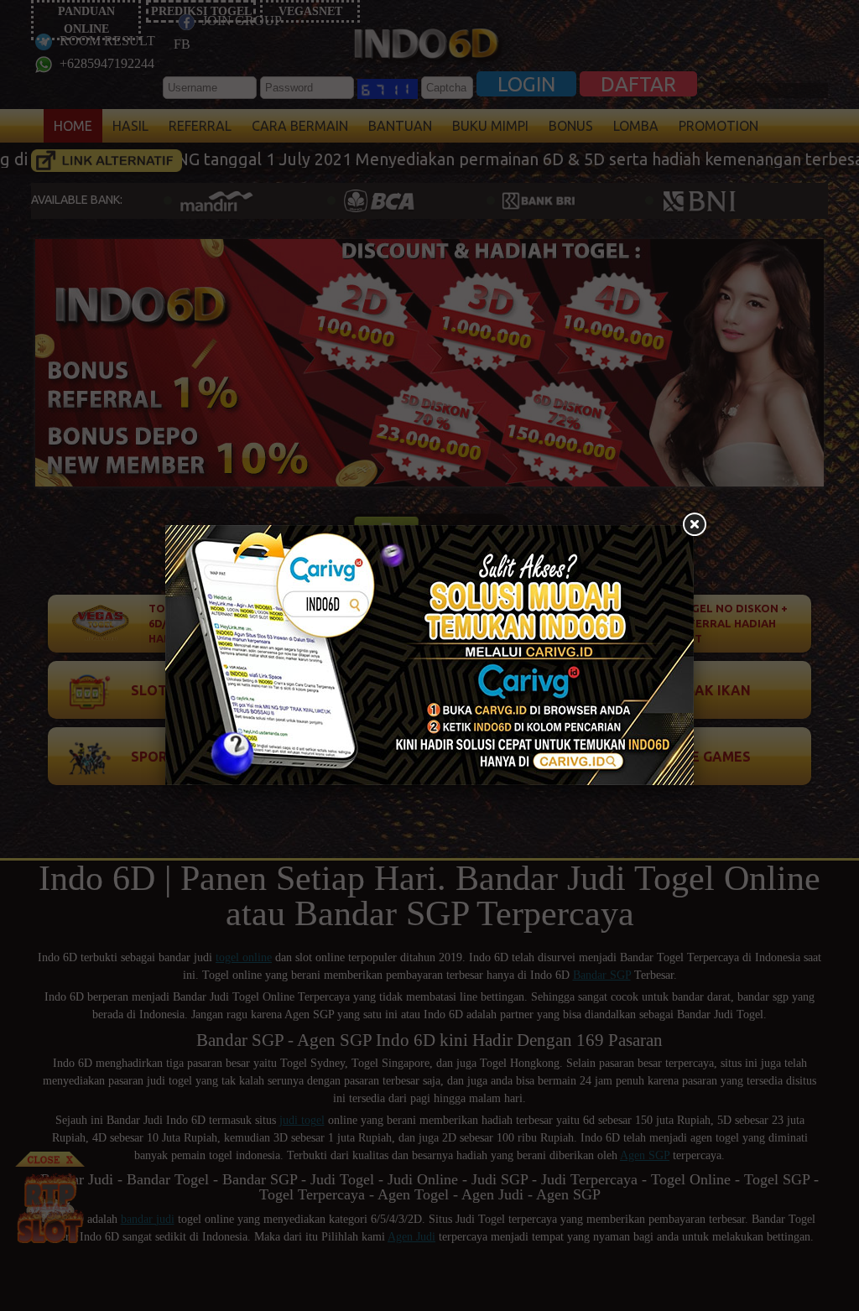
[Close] (694, 525)
